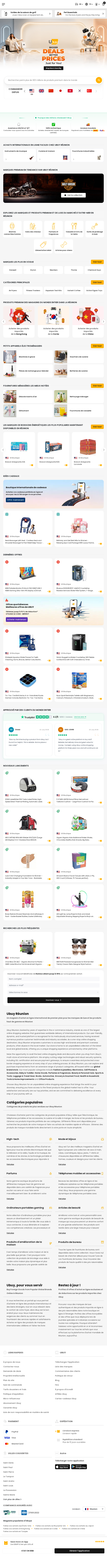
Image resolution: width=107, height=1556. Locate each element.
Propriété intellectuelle (14, 1375)
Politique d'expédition (13, 1394)
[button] (78, 4)
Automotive (48, 1076)
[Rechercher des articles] (99, 80)
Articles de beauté (69, 1207)
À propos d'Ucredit (64, 1389)
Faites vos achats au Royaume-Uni (51, 1526)
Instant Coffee (53, 290)
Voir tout (97, 262)
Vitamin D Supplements (94, 290)
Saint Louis (8, 1485)
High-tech (13, 1139)
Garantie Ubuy (10, 1407)
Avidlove (94, 270)
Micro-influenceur (11, 1398)
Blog (57, 1380)
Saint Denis (8, 1462)
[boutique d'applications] (63, 1467)
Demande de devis (12, 1371)
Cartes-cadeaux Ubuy (65, 1398)
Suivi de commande (12, 1385)
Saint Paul (8, 1467)
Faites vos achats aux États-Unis (17, 1526)
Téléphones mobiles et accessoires (79, 1173)
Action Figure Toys (74, 290)
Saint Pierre (8, 1472)
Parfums (12, 1173)
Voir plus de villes (11, 1499)
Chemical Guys (74, 270)
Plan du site (8, 1380)
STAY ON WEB (27, 1550)
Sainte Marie (9, 1494)
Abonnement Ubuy (12, 1403)
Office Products (46, 1079)
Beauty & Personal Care (83, 1073)
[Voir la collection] (53, 188)
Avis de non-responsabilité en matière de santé (26, 1412)
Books (39, 1076)
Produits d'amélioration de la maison (24, 1243)
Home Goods (41, 1073)
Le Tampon (8, 1476)
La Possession (9, 1490)
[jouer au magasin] (79, 1467)
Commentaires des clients (67, 1371)
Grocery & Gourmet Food (67, 1076)
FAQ (57, 1385)
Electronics (77, 1069)
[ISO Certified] (29, 1512)
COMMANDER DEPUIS (15, 91)
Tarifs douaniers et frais (14, 1389)
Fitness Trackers (13, 290)
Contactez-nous (11, 1366)
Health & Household (89, 1076)
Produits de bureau (69, 1242)
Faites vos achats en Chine (73, 1528)
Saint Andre (8, 1481)
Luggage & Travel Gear (24, 1076)
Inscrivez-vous (52, 1000)
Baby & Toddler (26, 1073)
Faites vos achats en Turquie (15, 1531)
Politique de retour (64, 1375)
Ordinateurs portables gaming (25, 1207)
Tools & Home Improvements (20, 1079)
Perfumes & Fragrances (59, 1073)
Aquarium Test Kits (33, 290)
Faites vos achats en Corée (46, 1528)
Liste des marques (63, 1366)
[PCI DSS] (9, 1512)
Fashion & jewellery (62, 1069)
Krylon (13, 270)
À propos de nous (11, 1362)
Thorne (53, 270)
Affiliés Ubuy (61, 1394)
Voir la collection (74, 192)
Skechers (33, 270)
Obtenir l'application (79, 1550)
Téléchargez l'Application (67, 1362)
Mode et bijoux (67, 1139)
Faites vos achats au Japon (82, 1526)
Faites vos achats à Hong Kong (16, 1528)
